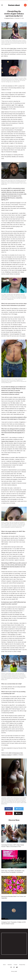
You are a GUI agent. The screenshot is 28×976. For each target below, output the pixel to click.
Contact (15, 964)
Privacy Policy (22, 964)
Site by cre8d (14, 971)
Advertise (10, 964)
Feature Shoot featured (7, 441)
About (4, 964)
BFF (2, 443)
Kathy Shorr (13, 48)
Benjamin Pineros (10, 18)
